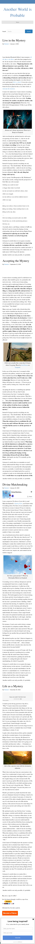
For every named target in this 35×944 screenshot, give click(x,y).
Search (4, 31)
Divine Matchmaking (15, 484)
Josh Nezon (24, 365)
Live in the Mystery (14, 40)
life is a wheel (17, 82)
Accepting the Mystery (16, 261)
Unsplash (17, 367)
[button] (29, 31)
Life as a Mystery (13, 686)
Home (17, 2)
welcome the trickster (9, 89)
